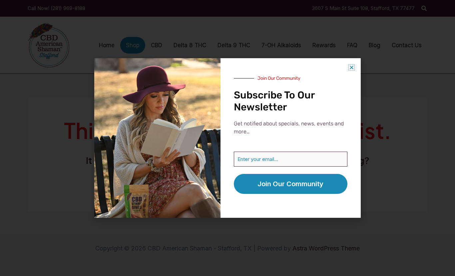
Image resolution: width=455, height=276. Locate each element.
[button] (351, 67)
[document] (227, 138)
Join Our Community (290, 184)
